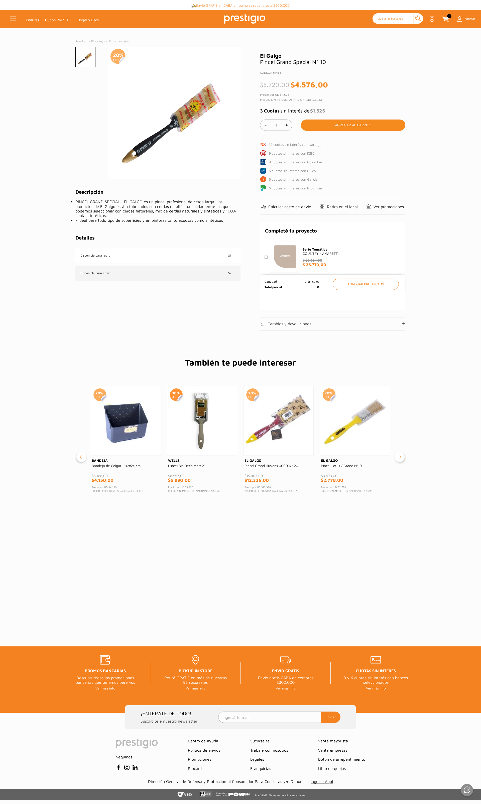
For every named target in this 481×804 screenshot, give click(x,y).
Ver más (284, 5)
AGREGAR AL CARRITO (366, 284)
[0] (445, 19)
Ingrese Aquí (322, 781)
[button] (398, 19)
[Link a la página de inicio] (81, 41)
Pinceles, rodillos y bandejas (110, 41)
